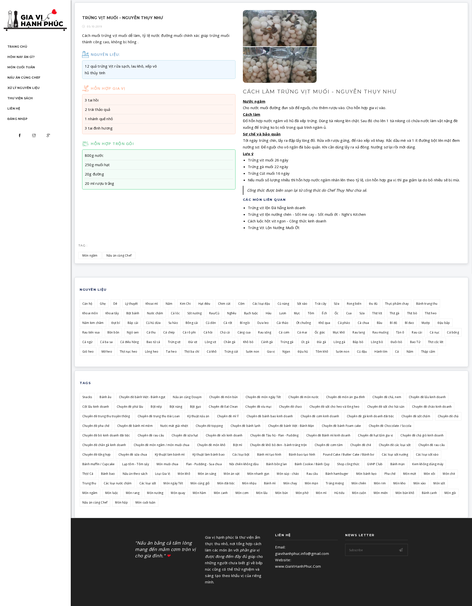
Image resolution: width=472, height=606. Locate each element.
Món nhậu (249, 483)
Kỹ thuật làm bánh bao (208, 454)
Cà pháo (344, 323)
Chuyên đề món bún (223, 397)
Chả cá (225, 332)
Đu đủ (373, 304)
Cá (397, 351)
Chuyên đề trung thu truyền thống (106, 416)
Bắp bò (358, 342)
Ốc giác (320, 332)
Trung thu (89, 483)
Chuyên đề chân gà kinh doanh (104, 445)
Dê (115, 304)
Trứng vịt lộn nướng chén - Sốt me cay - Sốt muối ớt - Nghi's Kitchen (307, 214)
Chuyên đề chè (360, 445)
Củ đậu (362, 351)
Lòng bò (377, 342)
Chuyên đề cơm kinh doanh (320, 416)
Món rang (133, 493)
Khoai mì (152, 304)
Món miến (381, 493)
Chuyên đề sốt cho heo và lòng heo (335, 406)
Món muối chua (167, 464)
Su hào (173, 323)
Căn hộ (87, 304)
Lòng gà (339, 342)
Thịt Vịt (377, 313)
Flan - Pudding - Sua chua (204, 464)
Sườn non (252, 351)
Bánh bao (108, 474)
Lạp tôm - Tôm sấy (135, 464)
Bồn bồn (113, 332)
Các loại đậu (261, 304)
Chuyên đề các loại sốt (395, 445)
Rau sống (264, 332)
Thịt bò (412, 313)
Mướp (426, 323)
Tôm (311, 313)
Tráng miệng (335, 483)
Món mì (321, 493)
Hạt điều (204, 304)
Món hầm (199, 493)
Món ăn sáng (207, 474)
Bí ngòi (245, 323)
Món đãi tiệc (226, 483)
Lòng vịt (210, 342)
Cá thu (151, 332)
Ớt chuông (303, 323)
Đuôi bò (396, 342)
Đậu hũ (303, 351)
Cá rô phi (189, 332)
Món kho (399, 483)
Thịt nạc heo (128, 351)
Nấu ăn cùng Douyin (187, 397)
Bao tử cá (153, 342)
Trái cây (320, 304)
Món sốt (439, 483)
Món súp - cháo (288, 474)
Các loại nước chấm (118, 483)
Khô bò (248, 342)
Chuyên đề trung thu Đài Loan (159, 416)
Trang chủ (17, 46)
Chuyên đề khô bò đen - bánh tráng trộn (278, 445)
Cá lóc (175, 313)
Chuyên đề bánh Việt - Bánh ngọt (142, 397)
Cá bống (453, 332)
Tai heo (171, 351)
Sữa (336, 304)
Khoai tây (112, 313)
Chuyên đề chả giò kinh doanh (421, 435)
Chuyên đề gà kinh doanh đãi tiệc (370, 416)
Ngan (286, 351)
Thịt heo (431, 313)
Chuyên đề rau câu (151, 435)
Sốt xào (302, 304)
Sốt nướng (194, 313)
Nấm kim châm (92, 323)
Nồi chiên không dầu (244, 464)
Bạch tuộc (251, 313)
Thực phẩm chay (397, 304)
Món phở (302, 493)
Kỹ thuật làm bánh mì (170, 454)
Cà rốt (227, 323)
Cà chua (363, 323)
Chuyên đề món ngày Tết (263, 397)
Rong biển (354, 304)
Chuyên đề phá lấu (130, 406)
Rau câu (312, 474)
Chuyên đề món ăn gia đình (345, 397)
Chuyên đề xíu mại (258, 406)
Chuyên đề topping (209, 426)
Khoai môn (90, 313)
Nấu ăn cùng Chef (23, 77)
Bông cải (192, 323)
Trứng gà (287, 342)
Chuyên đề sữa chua (132, 454)
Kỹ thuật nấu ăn (198, 416)
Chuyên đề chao (290, 406)
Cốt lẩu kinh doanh (95, 406)
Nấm (169, 304)
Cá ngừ (87, 342)
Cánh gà (267, 342)
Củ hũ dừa (153, 323)
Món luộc (111, 493)
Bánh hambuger (337, 474)
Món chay (290, 483)
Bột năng (176, 406)
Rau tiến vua (91, 332)
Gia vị (271, 351)
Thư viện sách (20, 98)
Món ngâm (90, 255)
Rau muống (380, 332)
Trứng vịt (174, 342)
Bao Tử (415, 342)
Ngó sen (133, 332)
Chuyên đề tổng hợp (96, 454)
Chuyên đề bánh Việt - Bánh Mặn (291, 426)
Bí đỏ (393, 323)
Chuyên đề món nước (303, 397)
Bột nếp (156, 406)
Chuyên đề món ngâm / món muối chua (162, 445)
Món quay (178, 493)
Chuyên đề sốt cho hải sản (385, 406)
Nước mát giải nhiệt (174, 426)
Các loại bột (240, 454)
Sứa (362, 313)
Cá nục (434, 332)
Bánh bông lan (276, 464)
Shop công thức (348, 464)
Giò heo (88, 351)
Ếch (324, 313)
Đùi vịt (192, 342)
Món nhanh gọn (258, 474)
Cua (349, 313)
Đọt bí (115, 323)
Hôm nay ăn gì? (21, 57)
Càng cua (244, 332)
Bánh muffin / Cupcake (98, 464)
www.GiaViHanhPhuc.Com (298, 566)
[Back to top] (458, 592)
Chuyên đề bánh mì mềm (135, 426)
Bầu (380, 323)
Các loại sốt (147, 483)
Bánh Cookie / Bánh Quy (312, 464)
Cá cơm (284, 332)
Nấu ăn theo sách (135, 474)
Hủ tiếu (339, 493)
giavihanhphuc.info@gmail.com (302, 553)
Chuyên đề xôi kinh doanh (224, 435)
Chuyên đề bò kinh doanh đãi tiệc (106, 435)
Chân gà (229, 342)
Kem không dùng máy (427, 464)
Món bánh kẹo (366, 474)
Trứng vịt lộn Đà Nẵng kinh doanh (276, 207)
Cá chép (169, 332)
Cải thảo (283, 323)
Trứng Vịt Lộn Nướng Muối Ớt (273, 227)
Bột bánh (132, 313)
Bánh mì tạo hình (269, 454)
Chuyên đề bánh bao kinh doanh (270, 416)
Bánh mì (270, 483)
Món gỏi (450, 493)
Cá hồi (208, 332)
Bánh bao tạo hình (302, 454)
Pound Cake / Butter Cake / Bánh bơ (348, 454)
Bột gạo (195, 406)
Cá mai (302, 332)
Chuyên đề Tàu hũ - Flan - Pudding (274, 435)
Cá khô (212, 351)
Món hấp (121, 502)
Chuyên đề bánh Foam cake (341, 426)
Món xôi (429, 474)
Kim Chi (185, 304)
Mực (297, 313)
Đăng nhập (17, 119)
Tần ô (400, 332)
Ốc (336, 313)
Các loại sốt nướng (395, 454)
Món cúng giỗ (200, 483)
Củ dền (211, 323)
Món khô (184, 474)
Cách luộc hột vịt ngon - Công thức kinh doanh (287, 220)
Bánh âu (105, 397)
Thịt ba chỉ (191, 351)
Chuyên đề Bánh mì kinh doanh (328, 435)
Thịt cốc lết (435, 342)
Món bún (281, 493)
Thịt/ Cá (87, 474)
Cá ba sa (106, 342)
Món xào (419, 483)
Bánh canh (429, 493)
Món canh (221, 493)
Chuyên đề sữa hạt (185, 435)
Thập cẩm (428, 351)
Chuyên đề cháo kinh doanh (432, 406)
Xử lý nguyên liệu (23, 88)
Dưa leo (263, 323)
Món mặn (311, 483)
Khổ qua (324, 323)
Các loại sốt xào (427, 454)
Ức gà (305, 342)
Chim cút (224, 304)
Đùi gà (321, 342)
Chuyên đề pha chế (95, 426)
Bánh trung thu (426, 304)
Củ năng (283, 304)
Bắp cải (133, 323)
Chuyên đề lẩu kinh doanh (427, 397)
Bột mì (237, 445)
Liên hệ (13, 108)
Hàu (269, 313)
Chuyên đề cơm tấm (329, 445)
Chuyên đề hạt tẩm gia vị (375, 435)
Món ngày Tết (173, 483)
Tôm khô (322, 351)
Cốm (241, 304)
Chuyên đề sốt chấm (415, 416)
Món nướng (155, 493)
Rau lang (359, 332)
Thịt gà (394, 313)
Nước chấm (155, 313)
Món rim (380, 483)
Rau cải (417, 332)
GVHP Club (375, 464)
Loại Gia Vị (162, 474)
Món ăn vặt (231, 474)
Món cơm (242, 493)
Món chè (449, 474)
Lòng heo (152, 351)
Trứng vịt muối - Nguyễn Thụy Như (122, 17)
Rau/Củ (214, 313)
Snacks (87, 397)
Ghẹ (103, 304)
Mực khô (339, 332)
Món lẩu (261, 493)
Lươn (282, 313)
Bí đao (409, 323)
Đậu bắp (444, 323)
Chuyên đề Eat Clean (223, 406)
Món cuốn (359, 493)
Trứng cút (231, 351)
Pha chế (390, 474)
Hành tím (380, 351)
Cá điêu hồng (129, 342)
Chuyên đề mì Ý (228, 416)
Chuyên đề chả (448, 416)
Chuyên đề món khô (211, 445)
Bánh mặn (397, 464)
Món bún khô (405, 493)
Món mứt (409, 474)
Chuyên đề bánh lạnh (246, 426)
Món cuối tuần (21, 67)
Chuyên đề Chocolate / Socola (390, 426)
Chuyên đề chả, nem (386, 397)
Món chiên (359, 483)
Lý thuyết (131, 304)
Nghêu (231, 313)
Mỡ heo (107, 351)
